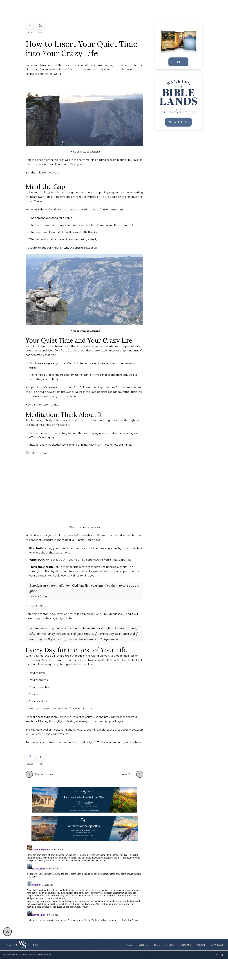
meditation (45, 433)
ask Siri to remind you (81, 575)
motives (40, 672)
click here (135, 742)
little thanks (89, 232)
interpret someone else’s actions (61, 708)
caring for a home (61, 217)
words (39, 694)
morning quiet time (115, 65)
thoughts (42, 680)
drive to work (43, 225)
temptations (43, 687)
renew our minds (120, 444)
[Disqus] (84, 883)
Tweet (37, 605)
